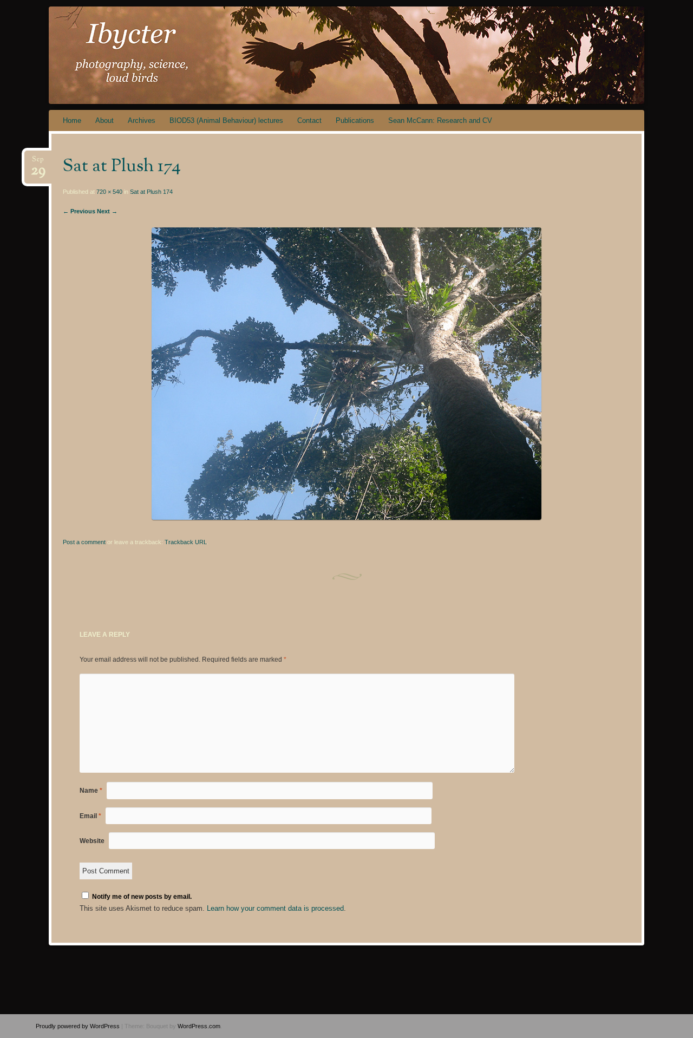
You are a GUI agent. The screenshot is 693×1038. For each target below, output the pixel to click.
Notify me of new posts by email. (142, 896)
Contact (309, 120)
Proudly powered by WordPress (78, 1026)
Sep (38, 163)
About (104, 120)
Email (90, 816)
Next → (107, 211)
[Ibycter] (326, 55)
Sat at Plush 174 (151, 191)
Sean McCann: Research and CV (440, 120)
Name (91, 790)
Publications (355, 120)
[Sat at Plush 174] (346, 517)
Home (72, 120)
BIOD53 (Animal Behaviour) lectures (226, 120)
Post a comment (84, 542)
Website (92, 841)
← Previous (79, 211)
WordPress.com (199, 1026)
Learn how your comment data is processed (275, 908)
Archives (141, 120)
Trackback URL (186, 542)
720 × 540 (109, 191)
